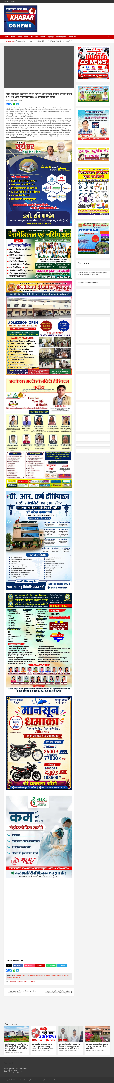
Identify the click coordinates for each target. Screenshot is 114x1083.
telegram (63, 965)
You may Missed (11, 1024)
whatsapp (52, 965)
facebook (19, 965)
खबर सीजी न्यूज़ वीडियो (61, 37)
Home (7, 37)
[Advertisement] (39, 894)
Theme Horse (34, 1080)
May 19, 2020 (9, 100)
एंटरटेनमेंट (43, 37)
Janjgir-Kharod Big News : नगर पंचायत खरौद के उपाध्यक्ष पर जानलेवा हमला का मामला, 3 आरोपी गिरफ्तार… (69, 1046)
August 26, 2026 (36, 1050)
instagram (30, 965)
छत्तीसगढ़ (20, 37)
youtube (41, 965)
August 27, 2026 (9, 1052)
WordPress (54, 1080)
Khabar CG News (18, 100)
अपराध (36, 37)
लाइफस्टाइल (50, 37)
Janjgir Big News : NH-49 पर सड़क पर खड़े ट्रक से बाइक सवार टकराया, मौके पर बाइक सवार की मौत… (42, 1046)
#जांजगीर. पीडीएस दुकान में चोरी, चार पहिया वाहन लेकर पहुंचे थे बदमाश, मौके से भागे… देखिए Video (22, 992)
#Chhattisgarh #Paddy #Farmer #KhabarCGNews (22, 981)
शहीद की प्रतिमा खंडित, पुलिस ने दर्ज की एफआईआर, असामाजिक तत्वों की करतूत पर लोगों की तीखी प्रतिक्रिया (57, 992)
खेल (31, 37)
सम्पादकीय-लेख (72, 37)
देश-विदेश (13, 37)
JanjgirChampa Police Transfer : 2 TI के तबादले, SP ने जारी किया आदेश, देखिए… (97, 1046)
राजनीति (26, 37)
